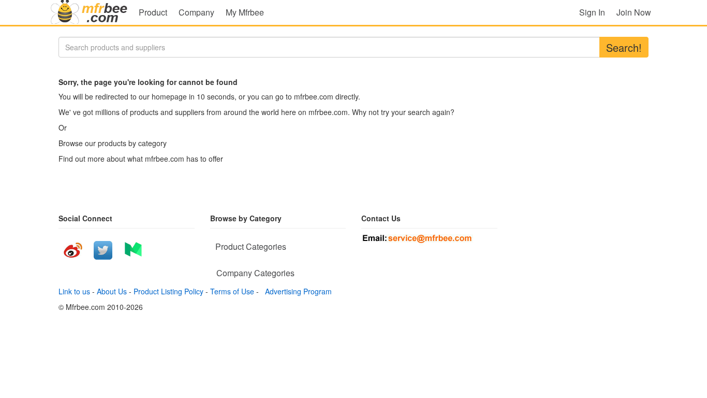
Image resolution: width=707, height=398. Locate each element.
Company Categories (255, 273)
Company (196, 12)
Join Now (633, 12)
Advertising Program (296, 291)
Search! (624, 47)
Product (153, 12)
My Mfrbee (245, 12)
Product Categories (250, 246)
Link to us (74, 291)
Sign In (592, 12)
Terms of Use (232, 291)
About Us (112, 291)
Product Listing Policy (168, 291)
